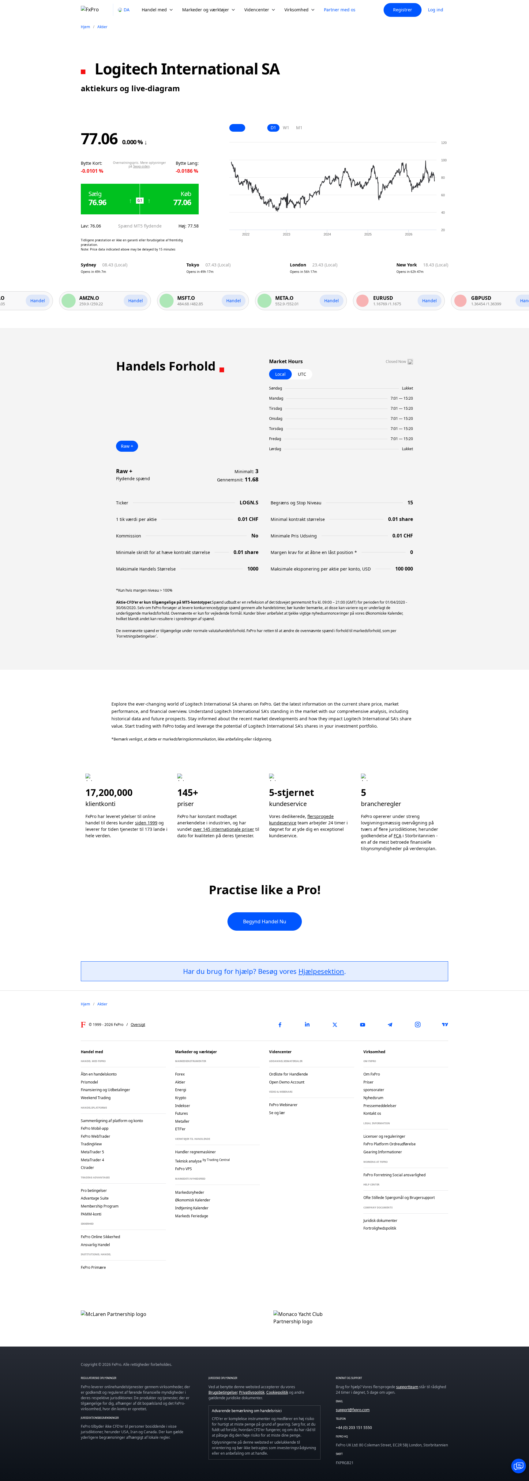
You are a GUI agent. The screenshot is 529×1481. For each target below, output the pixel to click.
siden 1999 (146, 823)
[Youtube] (362, 1025)
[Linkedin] (307, 1025)
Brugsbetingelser (222, 1392)
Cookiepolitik (277, 1392)
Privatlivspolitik (251, 1392)
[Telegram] (390, 1025)
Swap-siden (141, 166)
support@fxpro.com (353, 1409)
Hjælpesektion (321, 971)
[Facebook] (280, 1025)
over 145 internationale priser (223, 829)
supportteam (407, 1386)
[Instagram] (418, 1025)
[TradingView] (445, 1025)
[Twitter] (335, 1025)
